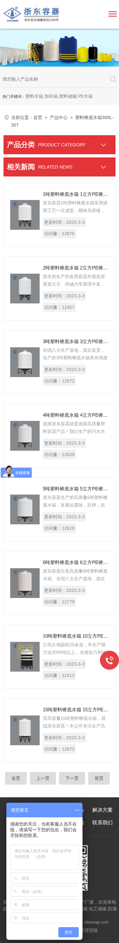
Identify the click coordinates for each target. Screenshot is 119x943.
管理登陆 (89, 930)
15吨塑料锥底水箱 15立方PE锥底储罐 (76, 709)
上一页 (43, 778)
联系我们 (102, 822)
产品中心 (59, 117)
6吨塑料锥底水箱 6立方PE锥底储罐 (76, 562)
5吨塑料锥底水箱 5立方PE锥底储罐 (76, 488)
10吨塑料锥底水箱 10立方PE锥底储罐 (76, 636)
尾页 (99, 778)
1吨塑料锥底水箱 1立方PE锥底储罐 (76, 194)
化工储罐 (98, 908)
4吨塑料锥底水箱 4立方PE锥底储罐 (76, 415)
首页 (37, 117)
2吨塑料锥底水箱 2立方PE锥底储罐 (76, 267)
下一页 (72, 778)
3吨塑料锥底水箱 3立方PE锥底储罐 (76, 341)
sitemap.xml (96, 922)
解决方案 (102, 810)
